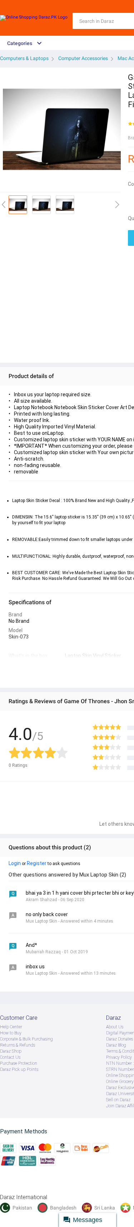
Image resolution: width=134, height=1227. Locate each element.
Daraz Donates (119, 1039)
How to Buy (10, 1032)
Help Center (11, 1026)
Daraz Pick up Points (19, 1069)
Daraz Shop (10, 1051)
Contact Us (10, 1057)
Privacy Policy (119, 1057)
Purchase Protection (18, 1063)
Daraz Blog (116, 1045)
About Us (114, 1026)
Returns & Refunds (17, 1045)
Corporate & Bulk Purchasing (26, 1039)
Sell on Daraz (118, 1099)
